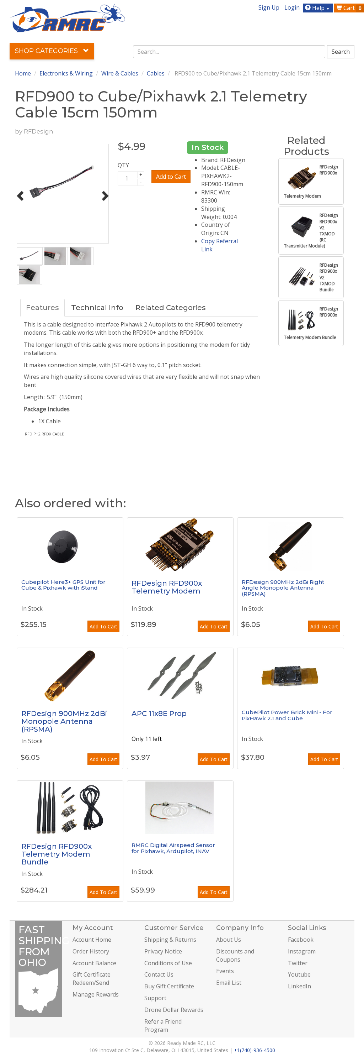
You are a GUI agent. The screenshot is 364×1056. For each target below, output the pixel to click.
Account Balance (94, 963)
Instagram (302, 951)
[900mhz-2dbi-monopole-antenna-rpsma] (70, 674)
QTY (123, 165)
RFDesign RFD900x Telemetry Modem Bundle (56, 854)
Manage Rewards (96, 994)
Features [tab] (42, 307)
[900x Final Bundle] (70, 807)
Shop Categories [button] (47, 51)
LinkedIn (299, 986)
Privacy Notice (163, 951)
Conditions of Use (168, 963)
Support (155, 998)
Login (292, 7)
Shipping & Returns (170, 939)
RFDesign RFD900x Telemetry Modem (167, 587)
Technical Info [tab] (97, 307)
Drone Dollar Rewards (173, 1010)
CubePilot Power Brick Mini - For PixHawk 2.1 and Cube (287, 715)
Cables (156, 73)
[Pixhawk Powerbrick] (290, 674)
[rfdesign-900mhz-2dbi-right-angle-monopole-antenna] (290, 544)
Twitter (297, 963)
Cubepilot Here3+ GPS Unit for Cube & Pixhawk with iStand (63, 585)
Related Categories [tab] (170, 307)
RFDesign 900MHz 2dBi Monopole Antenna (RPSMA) (64, 721)
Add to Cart (171, 177)
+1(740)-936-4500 (254, 1050)
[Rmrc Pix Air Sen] (180, 807)
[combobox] (229, 51)
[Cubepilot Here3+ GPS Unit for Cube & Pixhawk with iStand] (70, 544)
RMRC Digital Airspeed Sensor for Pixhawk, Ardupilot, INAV (173, 848)
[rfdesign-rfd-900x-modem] (180, 544)
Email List (228, 983)
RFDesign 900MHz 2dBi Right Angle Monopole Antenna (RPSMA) (283, 588)
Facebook (301, 939)
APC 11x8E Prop (159, 713)
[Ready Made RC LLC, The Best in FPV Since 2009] (67, 17)
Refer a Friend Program (163, 1026)
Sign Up (268, 7)
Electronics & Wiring (66, 73)
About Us (228, 939)
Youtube (299, 974)
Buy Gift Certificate (169, 986)
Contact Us (158, 974)
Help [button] (320, 8)
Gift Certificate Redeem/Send (92, 979)
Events (225, 971)
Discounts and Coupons (235, 955)
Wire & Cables (119, 73)
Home (23, 73)
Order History (91, 951)
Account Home (92, 939)
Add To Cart (103, 626)
